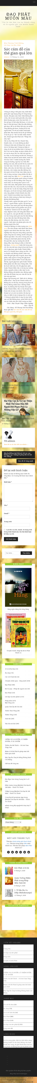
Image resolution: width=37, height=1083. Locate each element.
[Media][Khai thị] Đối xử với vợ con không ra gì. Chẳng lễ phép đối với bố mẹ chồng (18, 454)
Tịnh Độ (7, 718)
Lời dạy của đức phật (12, 45)
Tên (6, 505)
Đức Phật (8, 693)
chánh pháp (16, 841)
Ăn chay (8, 673)
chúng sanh (15, 245)
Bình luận (8, 482)
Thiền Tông (9, 714)
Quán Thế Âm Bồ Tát (12, 707)
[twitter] (12, 852)
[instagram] (20, 852)
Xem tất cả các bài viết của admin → (16, 444)
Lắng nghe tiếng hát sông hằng (18, 609)
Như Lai (20, 176)
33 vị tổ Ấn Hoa (10, 669)
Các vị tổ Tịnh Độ (10, 677)
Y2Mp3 (7, 791)
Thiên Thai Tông (11, 711)
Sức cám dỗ (17, 309)
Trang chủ (6, 949)
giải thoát (24, 841)
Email (6, 513)
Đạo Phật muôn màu (18, 16)
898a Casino (9, 785)
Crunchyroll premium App (14, 797)
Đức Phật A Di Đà (21, 868)
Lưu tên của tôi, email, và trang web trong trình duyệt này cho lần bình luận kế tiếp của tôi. (18, 532)
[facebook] (8, 852)
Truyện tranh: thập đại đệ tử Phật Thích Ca (18, 651)
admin (6, 57)
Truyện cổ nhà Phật (10, 960)
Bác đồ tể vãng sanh (25, 461)
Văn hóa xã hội (10, 723)
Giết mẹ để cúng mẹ (12, 763)
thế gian (19, 312)
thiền (25, 843)
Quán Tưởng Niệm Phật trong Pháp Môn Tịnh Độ (22, 880)
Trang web (8, 521)
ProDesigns (23, 1073)
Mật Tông (8, 703)
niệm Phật (28, 845)
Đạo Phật (8, 685)
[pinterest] (24, 852)
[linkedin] (16, 852)
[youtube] (28, 852)
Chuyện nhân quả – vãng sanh (15, 681)
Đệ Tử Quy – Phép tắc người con (16, 689)
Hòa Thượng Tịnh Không (13, 43)
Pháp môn (8, 700)
